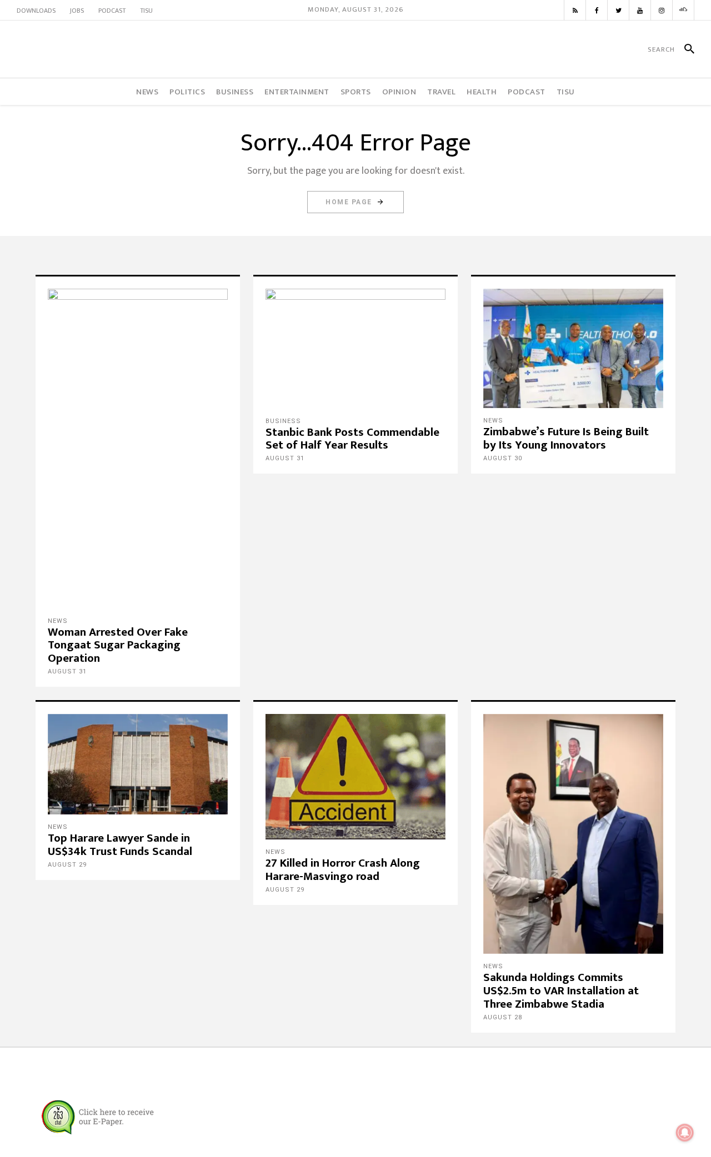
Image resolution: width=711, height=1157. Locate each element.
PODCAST (112, 10)
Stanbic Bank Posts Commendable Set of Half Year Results (352, 438)
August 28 (502, 1017)
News (58, 621)
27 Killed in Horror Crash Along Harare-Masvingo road (343, 869)
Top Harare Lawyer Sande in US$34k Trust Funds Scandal (120, 844)
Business (283, 421)
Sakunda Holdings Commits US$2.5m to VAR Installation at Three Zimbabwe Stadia (561, 991)
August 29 (67, 864)
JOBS (77, 10)
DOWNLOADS (36, 10)
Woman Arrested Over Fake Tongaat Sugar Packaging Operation (118, 645)
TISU (146, 10)
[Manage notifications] (685, 1132)
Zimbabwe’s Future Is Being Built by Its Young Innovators (566, 438)
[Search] (684, 49)
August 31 (67, 671)
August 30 (502, 458)
